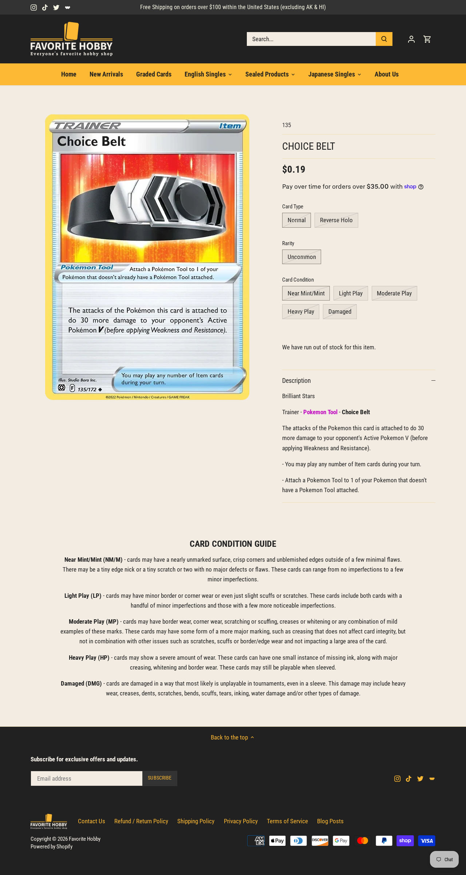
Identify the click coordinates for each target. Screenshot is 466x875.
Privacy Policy (241, 821)
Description (296, 380)
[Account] (411, 39)
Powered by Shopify (51, 846)
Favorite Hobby (84, 839)
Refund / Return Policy (141, 821)
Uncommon (302, 256)
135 (286, 125)
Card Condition (298, 279)
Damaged (339, 311)
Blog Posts (330, 821)
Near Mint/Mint (306, 293)
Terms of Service (287, 821)
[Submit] (384, 39)
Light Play (351, 293)
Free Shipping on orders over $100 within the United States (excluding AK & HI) (233, 7)
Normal (297, 220)
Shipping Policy (195, 821)
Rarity (288, 243)
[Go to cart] (427, 39)
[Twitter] (56, 7)
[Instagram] (34, 7)
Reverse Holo (336, 220)
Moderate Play (394, 293)
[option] (148, 257)
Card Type (292, 206)
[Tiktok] (45, 7)
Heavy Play (301, 311)
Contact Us (91, 821)
